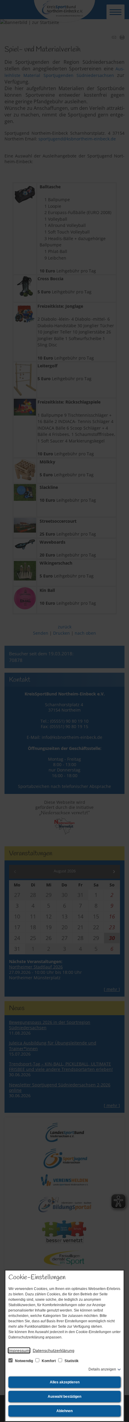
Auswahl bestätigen (64, 1396)
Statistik (71, 1361)
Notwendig (24, 1361)
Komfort (49, 1361)
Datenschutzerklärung (53, 1350)
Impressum (19, 1350)
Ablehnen (64, 1411)
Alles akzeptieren (65, 1382)
